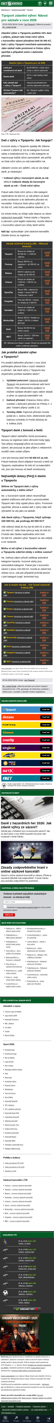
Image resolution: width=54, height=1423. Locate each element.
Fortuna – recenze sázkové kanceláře (18, 1186)
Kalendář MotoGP (11, 1101)
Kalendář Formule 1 (12, 1020)
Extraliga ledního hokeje (13, 1070)
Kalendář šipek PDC (12, 1113)
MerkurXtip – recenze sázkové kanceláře (19, 1209)
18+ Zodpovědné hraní (39, 1410)
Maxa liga (8, 1078)
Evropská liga (10, 1050)
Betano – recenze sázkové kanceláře (18, 1193)
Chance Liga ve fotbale (13, 1012)
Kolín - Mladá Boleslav (26, 1277)
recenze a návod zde (24, 601)
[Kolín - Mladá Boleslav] (9, 1275)
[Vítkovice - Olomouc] (9, 1284)
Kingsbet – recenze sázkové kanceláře (18, 1217)
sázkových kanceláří (12, 217)
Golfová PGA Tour (11, 1129)
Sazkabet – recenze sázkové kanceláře (19, 1197)
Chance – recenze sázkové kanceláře (18, 1201)
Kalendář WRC (10, 1141)
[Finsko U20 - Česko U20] (9, 1267)
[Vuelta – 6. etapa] (9, 1242)
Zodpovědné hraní (37, 1368)
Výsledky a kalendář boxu (14, 1145)
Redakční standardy (23, 1406)
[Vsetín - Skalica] (9, 1301)
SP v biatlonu (9, 1105)
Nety (47, 440)
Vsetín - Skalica (23, 1302)
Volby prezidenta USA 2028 (14, 1167)
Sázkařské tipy (10, 1235)
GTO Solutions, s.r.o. (8, 1413)
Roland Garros (10, 1085)
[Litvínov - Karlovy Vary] (9, 1250)
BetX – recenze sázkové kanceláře (17, 1213)
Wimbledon (9, 1089)
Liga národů (9, 1062)
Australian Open (10, 1081)
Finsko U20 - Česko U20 (27, 1269)
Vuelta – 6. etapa (24, 1243)
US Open (8, 1027)
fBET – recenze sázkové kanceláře (17, 1221)
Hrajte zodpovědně (6, 668)
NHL (6, 1074)
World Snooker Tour (12, 1125)
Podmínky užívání (39, 1406)
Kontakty (11, 1406)
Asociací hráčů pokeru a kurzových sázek (26, 1371)
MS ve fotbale (10, 1058)
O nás (3, 1406)
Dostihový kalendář (12, 1133)
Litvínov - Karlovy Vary (26, 1252)
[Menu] (51, 3)
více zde (26, 674)
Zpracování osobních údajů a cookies (15, 1410)
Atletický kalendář (11, 1121)
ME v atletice (9, 1023)
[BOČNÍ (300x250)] (19, 1353)
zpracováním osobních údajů (27, 907)
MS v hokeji (9, 1066)
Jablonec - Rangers (25, 1294)
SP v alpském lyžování (13, 1109)
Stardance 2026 (10, 1171)
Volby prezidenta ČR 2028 (14, 1163)
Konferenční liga (11, 1054)
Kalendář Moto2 (10, 1137)
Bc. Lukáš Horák (9, 27)
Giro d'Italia (9, 1097)
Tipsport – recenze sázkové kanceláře (18, 1190)
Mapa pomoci (26, 1398)
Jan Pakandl (29, 24)
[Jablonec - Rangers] (9, 1292)
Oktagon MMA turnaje (12, 1149)
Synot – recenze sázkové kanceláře (17, 1205)
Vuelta (7, 1031)
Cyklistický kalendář (12, 1117)
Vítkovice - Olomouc (25, 1286)
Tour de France (10, 1093)
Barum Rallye (10, 1035)
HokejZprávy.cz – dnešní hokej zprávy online (13, 944)
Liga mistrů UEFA (11, 1016)
